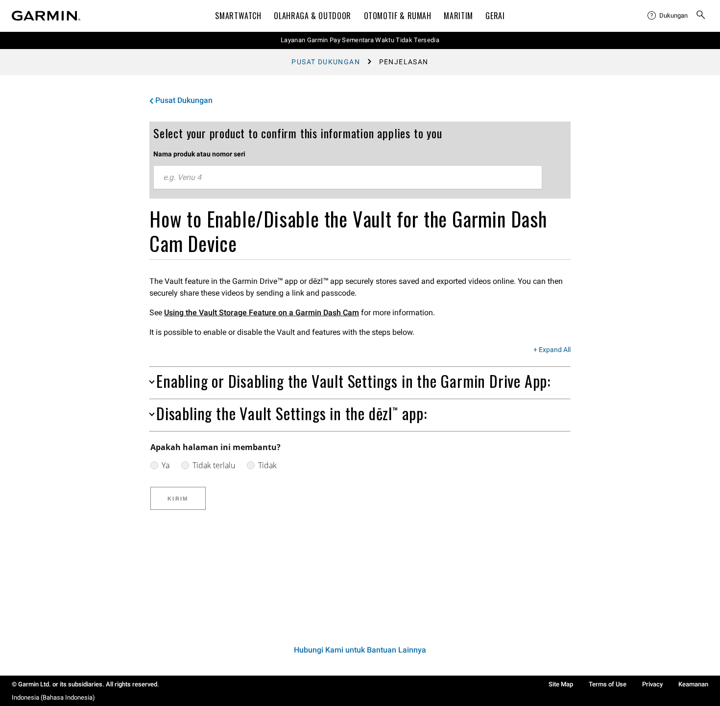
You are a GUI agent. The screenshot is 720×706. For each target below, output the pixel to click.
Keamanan (693, 684)
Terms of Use (607, 684)
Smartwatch (238, 16)
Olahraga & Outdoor (312, 16)
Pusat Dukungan (325, 62)
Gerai (494, 16)
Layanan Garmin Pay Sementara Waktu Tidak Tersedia (360, 40)
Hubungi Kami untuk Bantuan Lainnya (360, 650)
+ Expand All (552, 350)
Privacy (652, 684)
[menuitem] (668, 15)
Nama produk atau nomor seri (199, 154)
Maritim (458, 16)
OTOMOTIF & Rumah (398, 16)
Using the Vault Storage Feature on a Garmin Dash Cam (261, 312)
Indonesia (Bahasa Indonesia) (53, 697)
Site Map (561, 684)
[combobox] (347, 177)
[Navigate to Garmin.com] (46, 15)
